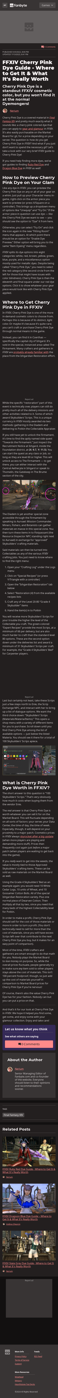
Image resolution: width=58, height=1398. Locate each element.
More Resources (22, 1372)
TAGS (4, 1109)
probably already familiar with (31, 352)
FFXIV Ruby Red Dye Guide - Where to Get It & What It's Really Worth (28, 1171)
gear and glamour (32, 128)
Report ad (29, 399)
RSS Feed (38, 1356)
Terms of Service (22, 1360)
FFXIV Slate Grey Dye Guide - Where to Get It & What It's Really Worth (28, 1265)
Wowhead (19, 1377)
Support (18, 1364)
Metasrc (18, 1380)
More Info (19, 1351)
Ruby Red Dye (36, 164)
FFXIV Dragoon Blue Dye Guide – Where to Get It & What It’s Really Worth (27, 1218)
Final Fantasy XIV (13, 1115)
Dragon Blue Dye (12, 168)
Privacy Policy (20, 1356)
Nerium (14, 110)
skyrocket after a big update (36, 836)
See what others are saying (21, 1036)
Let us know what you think (26, 1029)
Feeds (37, 1351)
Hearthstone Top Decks (25, 1384)
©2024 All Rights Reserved (26, 1392)
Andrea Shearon (13, 1224)
